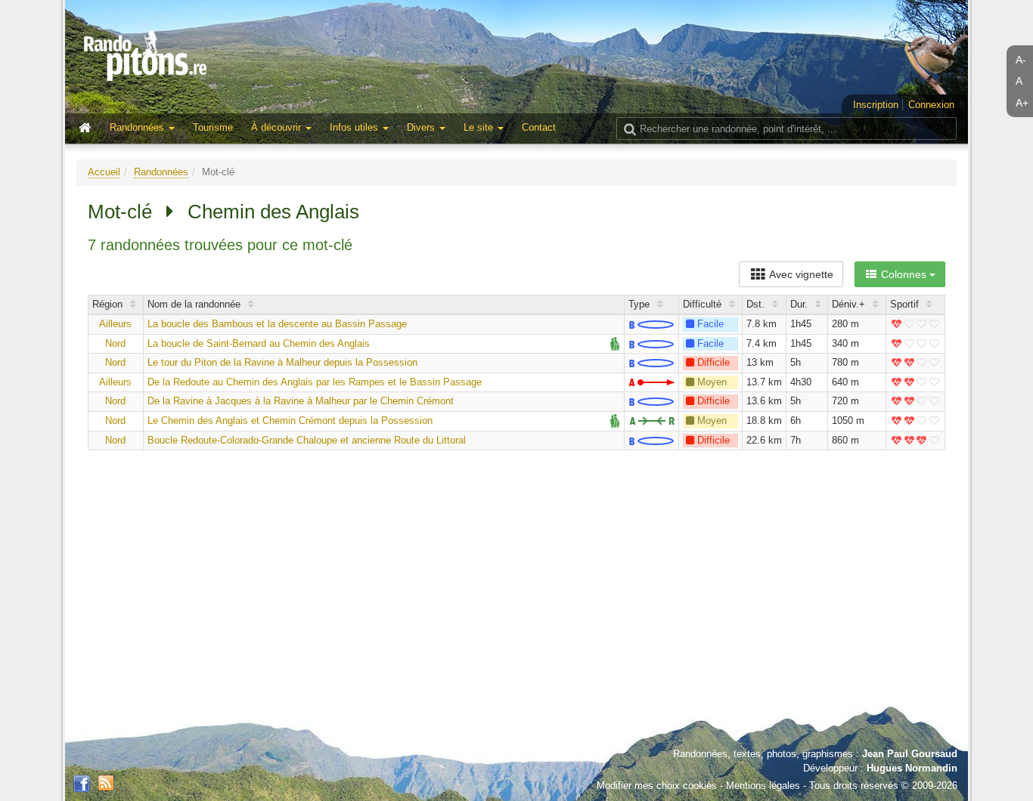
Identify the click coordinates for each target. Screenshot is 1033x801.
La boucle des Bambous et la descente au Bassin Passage (277, 323)
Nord (115, 343)
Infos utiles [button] (355, 127)
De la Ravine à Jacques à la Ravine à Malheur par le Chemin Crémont (300, 401)
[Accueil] (88, 128)
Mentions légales (763, 785)
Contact (539, 127)
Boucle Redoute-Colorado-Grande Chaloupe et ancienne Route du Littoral (306, 440)
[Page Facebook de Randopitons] (82, 784)
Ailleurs (115, 323)
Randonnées (161, 172)
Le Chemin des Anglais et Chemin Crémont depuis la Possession (290, 420)
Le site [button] (480, 127)
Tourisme (213, 127)
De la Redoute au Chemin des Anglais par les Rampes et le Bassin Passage (314, 382)
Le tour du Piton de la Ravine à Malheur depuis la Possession (282, 362)
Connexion (931, 104)
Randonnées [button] (138, 127)
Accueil (104, 172)
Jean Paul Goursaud (909, 753)
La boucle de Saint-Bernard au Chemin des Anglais (258, 343)
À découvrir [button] (277, 127)
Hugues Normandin (912, 768)
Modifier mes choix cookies (657, 785)
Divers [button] (422, 127)
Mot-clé (120, 211)
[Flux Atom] (105, 781)
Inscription (875, 104)
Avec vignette (800, 274)
